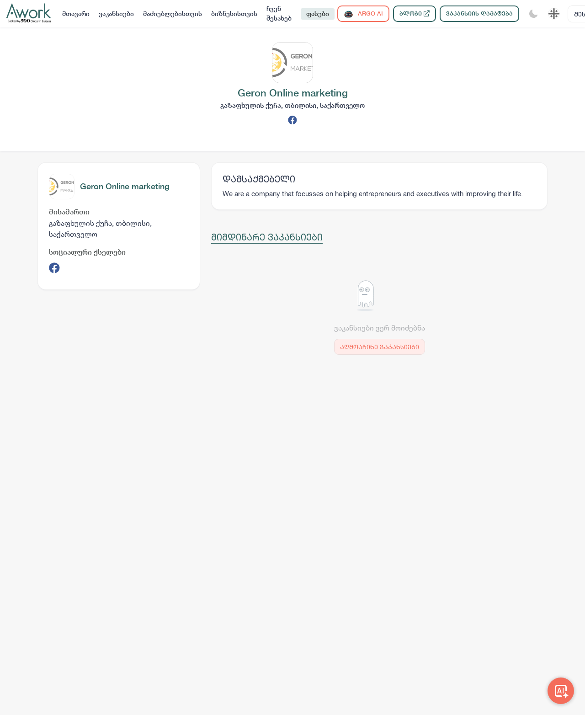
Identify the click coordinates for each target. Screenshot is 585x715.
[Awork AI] (561, 691)
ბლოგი (411, 13)
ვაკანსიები (116, 13)
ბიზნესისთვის (234, 13)
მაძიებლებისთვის (172, 13)
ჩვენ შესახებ (279, 13)
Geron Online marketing (125, 186)
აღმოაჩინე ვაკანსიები (379, 347)
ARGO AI (369, 13)
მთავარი (76, 13)
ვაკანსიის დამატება (479, 13)
